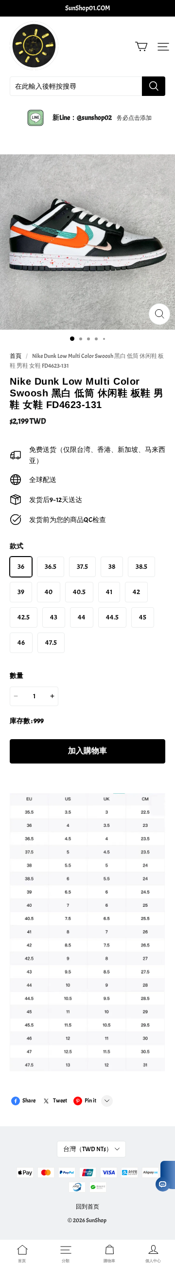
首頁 (15, 356)
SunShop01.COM (87, 8)
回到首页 (87, 1207)
